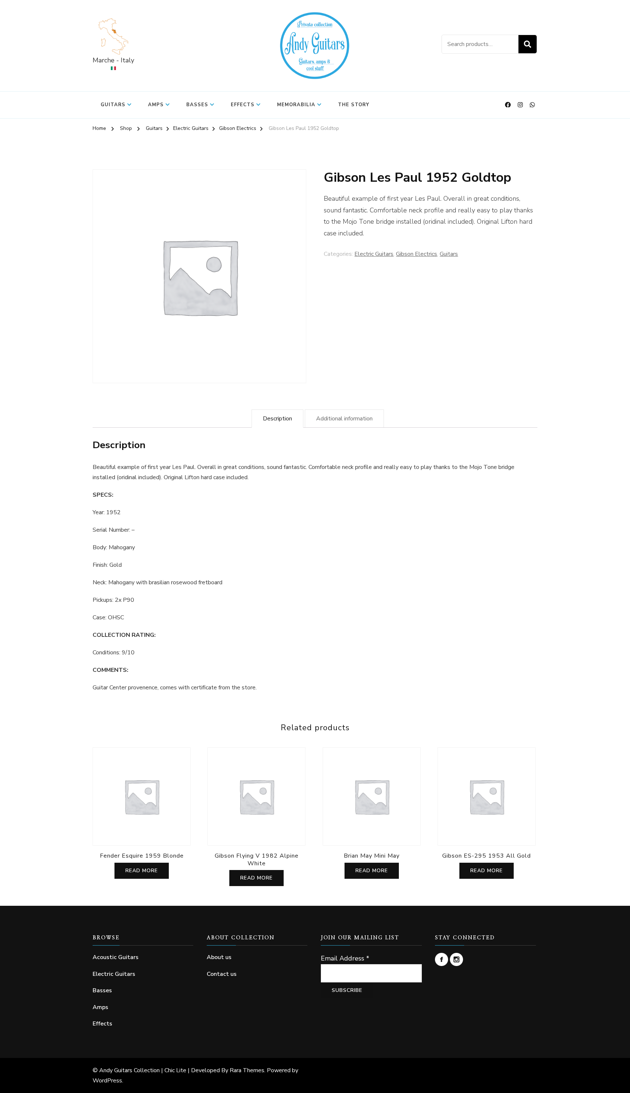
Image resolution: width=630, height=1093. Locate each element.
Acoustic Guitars (116, 957)
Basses (197, 104)
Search (527, 44)
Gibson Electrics (416, 254)
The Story (353, 104)
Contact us (222, 974)
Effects (242, 104)
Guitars (113, 104)
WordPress (107, 1081)
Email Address (345, 958)
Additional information (344, 419)
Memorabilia (296, 104)
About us (219, 957)
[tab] (277, 418)
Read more (141, 870)
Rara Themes (247, 1070)
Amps (156, 104)
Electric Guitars (373, 254)
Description (277, 419)
